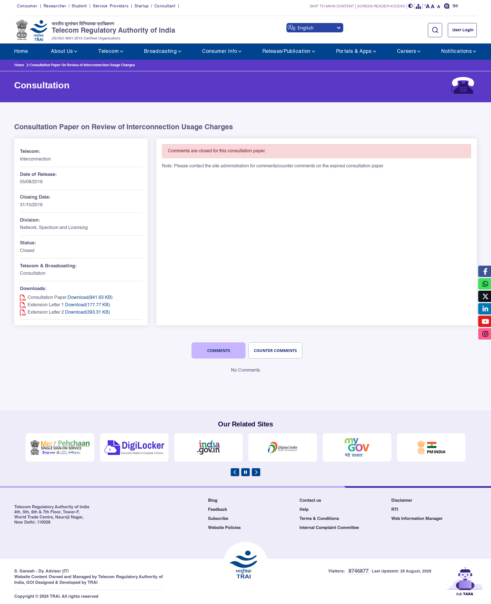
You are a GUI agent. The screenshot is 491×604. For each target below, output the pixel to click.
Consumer (27, 6)
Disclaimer (401, 500)
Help (304, 509)
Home (19, 65)
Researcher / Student (65, 6)
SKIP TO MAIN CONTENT (332, 6)
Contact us (310, 500)
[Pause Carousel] (245, 472)
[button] (410, 6)
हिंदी (455, 6)
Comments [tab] (218, 350)
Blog (212, 500)
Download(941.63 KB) (90, 297)
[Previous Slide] (235, 472)
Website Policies (224, 528)
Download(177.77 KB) (87, 305)
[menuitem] (21, 51)
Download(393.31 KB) (87, 312)
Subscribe (218, 518)
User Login (463, 30)
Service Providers (110, 6)
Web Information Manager (417, 518)
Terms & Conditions (319, 518)
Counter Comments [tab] (275, 350)
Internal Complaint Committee (329, 528)
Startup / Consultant (154, 6)
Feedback (217, 509)
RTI (394, 509)
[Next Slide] (256, 472)
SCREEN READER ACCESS (381, 6)
